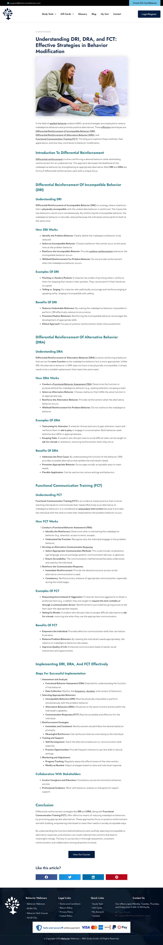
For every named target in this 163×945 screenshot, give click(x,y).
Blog (94, 14)
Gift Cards (66, 14)
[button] (144, 3)
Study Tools (47, 14)
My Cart (105, 14)
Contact (117, 14)
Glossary (82, 14)
